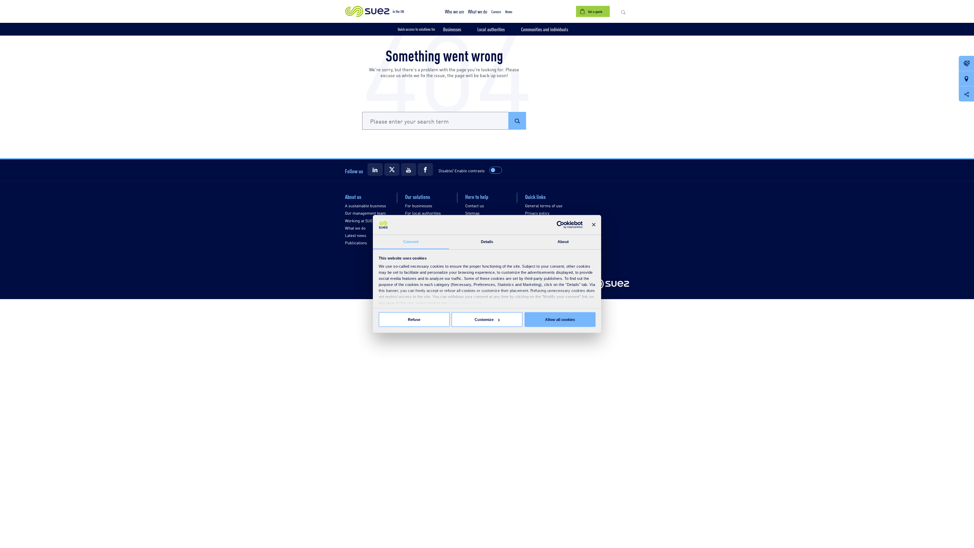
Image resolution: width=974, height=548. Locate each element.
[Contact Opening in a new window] (966, 64)
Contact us (474, 205)
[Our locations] (966, 79)
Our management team (365, 213)
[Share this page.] (966, 93)
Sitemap (472, 213)
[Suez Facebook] (425, 169)
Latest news (355, 235)
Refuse (414, 319)
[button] (454, 11)
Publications (356, 242)
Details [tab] (487, 241)
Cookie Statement (465, 302)
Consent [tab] (411, 241)
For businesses (418, 205)
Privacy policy (537, 213)
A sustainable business (365, 205)
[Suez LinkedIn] (375, 169)
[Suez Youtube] (408, 169)
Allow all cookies (560, 319)
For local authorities (423, 213)
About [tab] (563, 241)
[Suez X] (391, 169)
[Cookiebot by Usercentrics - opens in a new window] (560, 225)
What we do (355, 228)
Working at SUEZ (360, 220)
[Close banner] (594, 225)
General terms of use (543, 205)
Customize (484, 319)
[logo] (607, 284)
